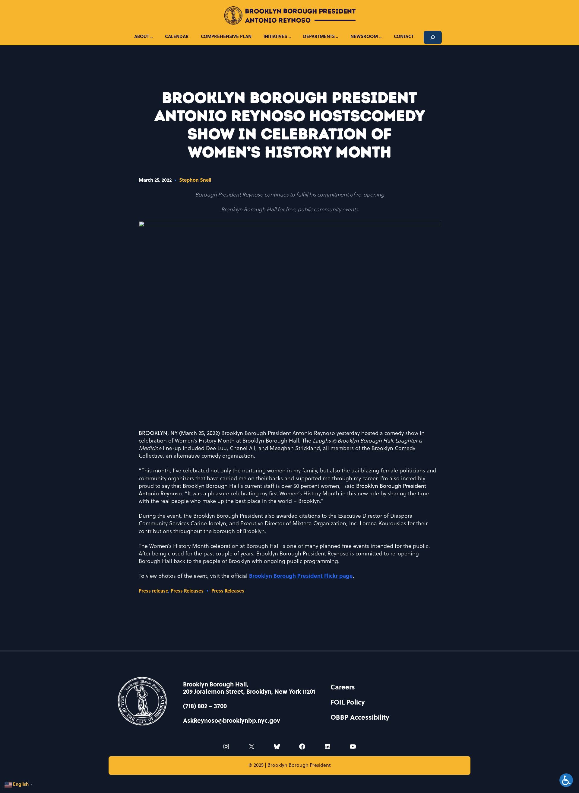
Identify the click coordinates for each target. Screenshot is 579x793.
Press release (153, 591)
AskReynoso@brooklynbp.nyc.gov (231, 721)
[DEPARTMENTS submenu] (337, 37)
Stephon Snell (195, 180)
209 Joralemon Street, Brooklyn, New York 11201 (249, 692)
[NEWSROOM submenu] (380, 37)
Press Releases (187, 591)
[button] (19, 785)
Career (341, 688)
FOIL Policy (348, 703)
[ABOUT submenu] (151, 37)
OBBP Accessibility (360, 718)
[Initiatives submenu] (289, 37)
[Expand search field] (433, 37)
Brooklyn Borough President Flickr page (301, 576)
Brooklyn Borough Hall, (215, 685)
